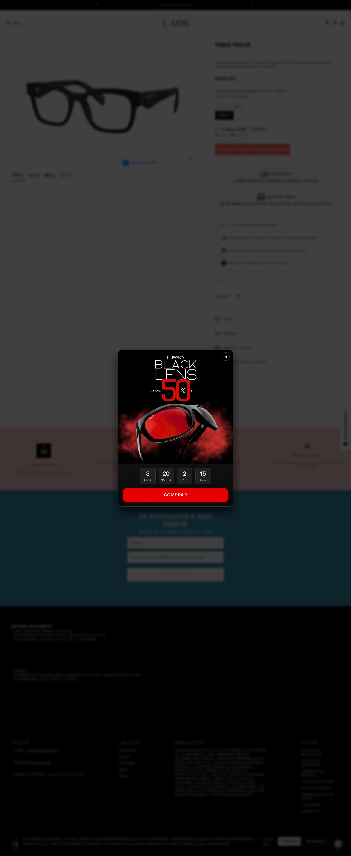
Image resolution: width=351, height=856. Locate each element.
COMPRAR (175, 494)
